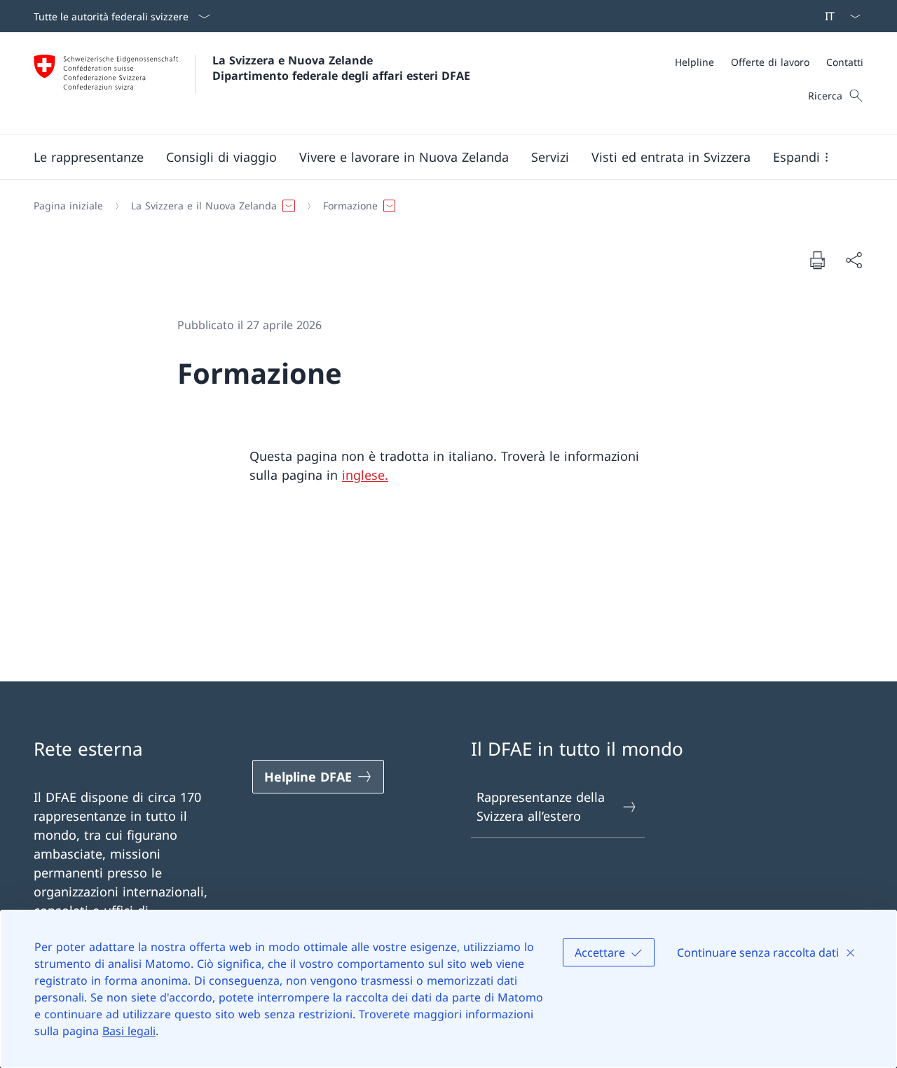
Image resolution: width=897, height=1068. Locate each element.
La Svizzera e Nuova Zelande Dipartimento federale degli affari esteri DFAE (341, 68)
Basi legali (129, 1031)
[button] (88, 156)
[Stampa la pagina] (817, 260)
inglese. (365, 474)
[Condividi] (853, 260)
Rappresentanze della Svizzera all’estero (541, 806)
